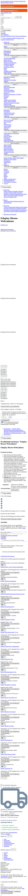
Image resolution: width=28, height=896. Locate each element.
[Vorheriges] (2, 366)
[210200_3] (8, 298)
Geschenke (12, 194)
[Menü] (2, 14)
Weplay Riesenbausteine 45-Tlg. (9, 672)
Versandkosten (4, 876)
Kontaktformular (13, 832)
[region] (14, 314)
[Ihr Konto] (2, 27)
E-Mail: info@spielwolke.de (7, 6)
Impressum (6, 846)
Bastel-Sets (21, 201)
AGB (5, 839)
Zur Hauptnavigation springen (13, 2)
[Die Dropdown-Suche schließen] (20, 17)
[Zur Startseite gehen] (6, 12)
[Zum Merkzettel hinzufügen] (3, 565)
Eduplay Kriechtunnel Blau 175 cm (9, 632)
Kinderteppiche (19, 194)
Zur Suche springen (19, 1)
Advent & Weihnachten (10, 207)
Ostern (12, 211)
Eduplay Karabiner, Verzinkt (8, 619)
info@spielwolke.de (6, 822)
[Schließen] (1, 378)
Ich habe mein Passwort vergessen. (9, 535)
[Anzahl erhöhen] (10, 417)
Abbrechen (3, 538)
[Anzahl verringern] (3, 417)
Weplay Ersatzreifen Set (6, 768)
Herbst (8, 211)
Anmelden (3, 33)
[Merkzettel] (1, 25)
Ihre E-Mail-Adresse (6, 532)
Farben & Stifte (13, 192)
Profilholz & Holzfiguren (20, 211)
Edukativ (10, 191)
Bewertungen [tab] (7, 434)
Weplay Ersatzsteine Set (6, 740)
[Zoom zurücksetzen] (5, 380)
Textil (15, 197)
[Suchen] (16, 17)
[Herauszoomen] (2, 380)
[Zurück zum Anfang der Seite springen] (2, 885)
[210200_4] (8, 264)
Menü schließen (7, 30)
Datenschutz (7, 840)
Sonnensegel (11, 195)
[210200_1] (8, 231)
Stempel (11, 197)
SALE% (6, 852)
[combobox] (8, 18)
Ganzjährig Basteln (15, 210)
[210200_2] (8, 332)
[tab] (15, 431)
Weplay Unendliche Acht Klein (8, 684)
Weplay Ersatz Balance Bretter (8, 754)
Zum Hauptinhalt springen (7, 1)
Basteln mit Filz (20, 207)
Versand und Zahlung (9, 843)
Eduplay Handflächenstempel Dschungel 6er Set (12, 594)
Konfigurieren (17, 891)
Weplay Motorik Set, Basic (7, 726)
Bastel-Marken (15, 201)
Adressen (17, 36)
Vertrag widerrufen (5, 834)
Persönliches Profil (10, 36)
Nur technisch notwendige (7, 891)
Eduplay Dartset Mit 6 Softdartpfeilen (10, 646)
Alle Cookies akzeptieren (6, 893)
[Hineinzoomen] (9, 380)
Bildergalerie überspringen (7, 229)
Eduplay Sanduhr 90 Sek (7, 659)
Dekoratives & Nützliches (15, 208)
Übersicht (3, 36)
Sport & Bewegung (8, 859)
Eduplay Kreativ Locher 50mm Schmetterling (12, 567)
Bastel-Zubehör (7, 202)
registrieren (6, 34)
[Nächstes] (5, 366)
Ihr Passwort (4, 534)
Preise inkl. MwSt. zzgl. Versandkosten (10, 406)
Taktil (5, 854)
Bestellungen (23, 36)
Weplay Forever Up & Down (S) (9, 697)
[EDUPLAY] (14, 225)
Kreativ (5, 857)
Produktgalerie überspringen (7, 556)
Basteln (6, 191)
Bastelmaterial (7, 201)
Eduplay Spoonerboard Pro (7, 606)
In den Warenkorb (5, 420)
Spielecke (16, 195)
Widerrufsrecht (7, 842)
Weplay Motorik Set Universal (8, 711)
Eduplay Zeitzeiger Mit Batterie (8, 581)
